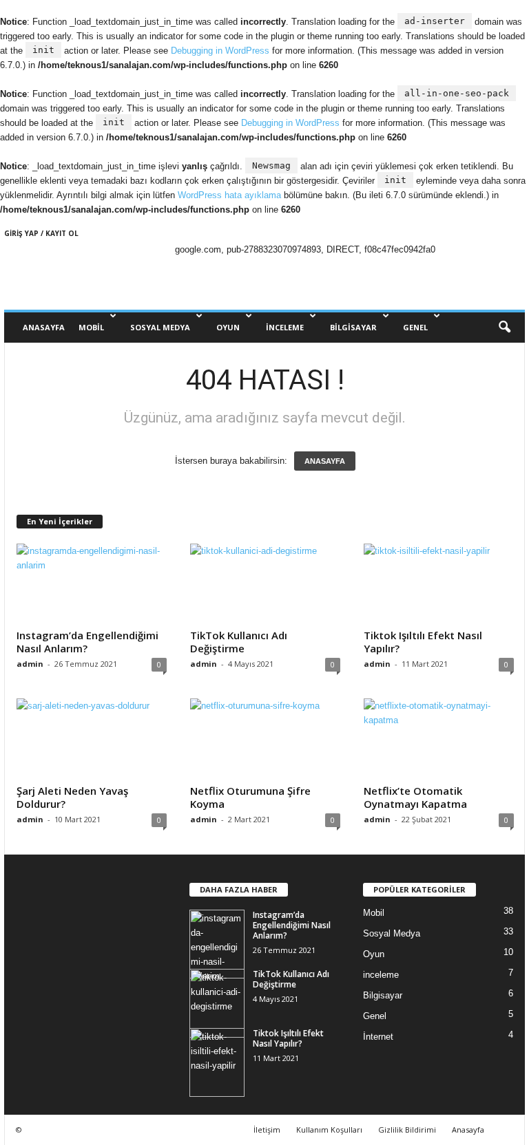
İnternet (378, 1036)
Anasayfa (468, 1129)
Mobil (91, 327)
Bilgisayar (353, 327)
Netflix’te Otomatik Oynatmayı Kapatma (415, 797)
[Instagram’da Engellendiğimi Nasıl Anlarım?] (92, 583)
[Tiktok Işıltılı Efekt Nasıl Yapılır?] (439, 583)
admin (30, 664)
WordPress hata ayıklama (229, 195)
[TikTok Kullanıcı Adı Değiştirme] (265, 583)
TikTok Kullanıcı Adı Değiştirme (238, 641)
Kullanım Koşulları (329, 1129)
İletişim (266, 1129)
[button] (504, 327)
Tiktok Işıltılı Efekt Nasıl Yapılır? (423, 641)
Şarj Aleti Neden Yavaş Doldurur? (72, 797)
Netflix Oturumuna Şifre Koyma (250, 797)
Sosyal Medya (160, 327)
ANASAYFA (44, 327)
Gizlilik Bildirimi (407, 1129)
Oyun (228, 327)
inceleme (285, 327)
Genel (415, 327)
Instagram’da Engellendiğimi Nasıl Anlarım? (87, 641)
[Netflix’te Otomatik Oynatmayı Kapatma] (439, 738)
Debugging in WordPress (220, 50)
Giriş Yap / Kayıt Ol (41, 233)
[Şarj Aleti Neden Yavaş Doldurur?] (92, 738)
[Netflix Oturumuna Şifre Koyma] (265, 738)
